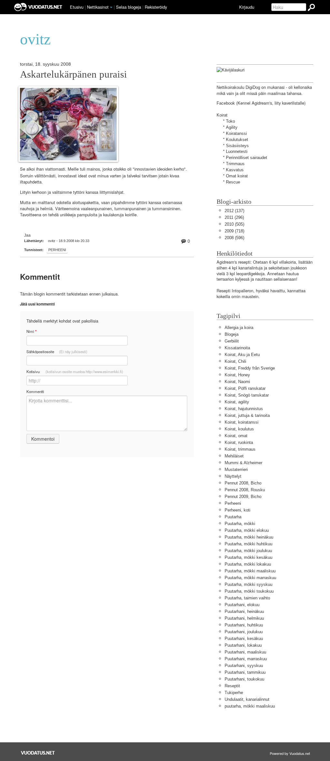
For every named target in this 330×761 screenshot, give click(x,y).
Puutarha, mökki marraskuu (250, 577)
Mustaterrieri (236, 469)
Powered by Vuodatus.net (290, 753)
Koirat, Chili (235, 361)
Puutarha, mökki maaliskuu (250, 570)
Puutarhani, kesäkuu (244, 638)
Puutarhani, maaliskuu (245, 652)
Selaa (128, 7)
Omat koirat (237, 176)
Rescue (233, 182)
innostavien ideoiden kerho (159, 169)
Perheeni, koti (237, 510)
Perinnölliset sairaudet (246, 157)
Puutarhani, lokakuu (243, 645)
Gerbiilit (232, 341)
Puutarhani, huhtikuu (244, 625)
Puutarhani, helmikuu (244, 618)
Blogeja (231, 334)
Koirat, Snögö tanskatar (247, 395)
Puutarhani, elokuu (242, 604)
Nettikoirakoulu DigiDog (238, 87)
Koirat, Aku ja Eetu (242, 354)
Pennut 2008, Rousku (245, 489)
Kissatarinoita (237, 347)
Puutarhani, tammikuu (245, 672)
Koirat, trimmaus (240, 449)
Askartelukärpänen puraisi (73, 74)
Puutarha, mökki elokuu (247, 530)
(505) (234, 224)
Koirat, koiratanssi (241, 422)
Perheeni (57, 250)
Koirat (222, 115)
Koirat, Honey (237, 374)
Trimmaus (235, 163)
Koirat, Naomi (237, 381)
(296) (234, 217)
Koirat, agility (237, 401)
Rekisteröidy (156, 7)
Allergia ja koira (239, 327)
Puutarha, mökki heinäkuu (249, 537)
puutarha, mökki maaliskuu (250, 706)
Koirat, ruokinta (239, 442)
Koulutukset (237, 139)
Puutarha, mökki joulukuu (248, 550)
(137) (234, 210)
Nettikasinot (98, 7)
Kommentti (35, 391)
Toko (230, 121)
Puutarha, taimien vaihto (247, 598)
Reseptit (232, 685)
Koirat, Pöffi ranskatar (245, 388)
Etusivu (76, 7)
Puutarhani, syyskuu (244, 665)
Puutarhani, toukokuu (244, 679)
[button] (111, 7)
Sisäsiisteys (237, 145)
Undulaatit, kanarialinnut (247, 699)
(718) (234, 231)
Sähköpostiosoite (56, 351)
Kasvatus (235, 169)
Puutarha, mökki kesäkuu (248, 557)
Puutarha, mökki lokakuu (248, 564)
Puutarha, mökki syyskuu (248, 584)
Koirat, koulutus (239, 429)
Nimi (31, 331)
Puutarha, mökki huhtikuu (248, 543)
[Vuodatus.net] (38, 753)
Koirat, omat (236, 435)
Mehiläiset (234, 456)
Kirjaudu (246, 7)
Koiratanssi (236, 133)
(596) (234, 237)
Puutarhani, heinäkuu (244, 611)
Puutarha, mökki (240, 523)
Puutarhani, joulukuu (244, 631)
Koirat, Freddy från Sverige (250, 368)
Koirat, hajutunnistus (244, 408)
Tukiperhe (234, 692)
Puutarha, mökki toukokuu (249, 591)
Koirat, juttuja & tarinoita (247, 415)
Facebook (226, 103)
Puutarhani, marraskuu (246, 658)
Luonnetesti (237, 151)
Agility (232, 127)
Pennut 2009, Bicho (243, 496)
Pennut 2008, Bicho (243, 483)
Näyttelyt (233, 476)
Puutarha (233, 516)
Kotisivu (74, 371)
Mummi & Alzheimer (243, 462)
